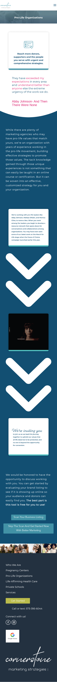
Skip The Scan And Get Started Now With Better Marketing (28, 528)
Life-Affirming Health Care (21, 581)
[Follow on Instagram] (14, 622)
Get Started (18, 600)
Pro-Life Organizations (19, 576)
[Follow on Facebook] (8, 622)
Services (11, 592)
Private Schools (15, 587)
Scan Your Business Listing (28, 517)
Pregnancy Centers (17, 570)
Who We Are (13, 565)
